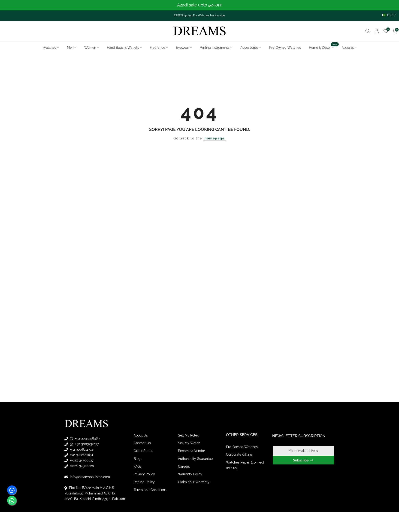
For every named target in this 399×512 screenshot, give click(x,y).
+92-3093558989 (87, 438)
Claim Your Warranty (193, 482)
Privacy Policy (144, 474)
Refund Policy (144, 482)
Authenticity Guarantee (195, 459)
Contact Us (142, 443)
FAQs (137, 466)
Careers (184, 466)
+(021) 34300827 (81, 460)
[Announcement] (199, 5)
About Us (141, 435)
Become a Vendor (191, 451)
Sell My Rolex (188, 435)
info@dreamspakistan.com (89, 477)
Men (70, 47)
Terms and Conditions (150, 490)
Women (90, 47)
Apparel (348, 47)
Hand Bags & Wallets (123, 47)
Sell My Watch (189, 443)
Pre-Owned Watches (285, 47)
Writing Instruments (215, 47)
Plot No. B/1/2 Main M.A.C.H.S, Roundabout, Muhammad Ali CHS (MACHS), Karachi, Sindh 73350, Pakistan (94, 493)
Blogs (138, 459)
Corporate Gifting (239, 455)
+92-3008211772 (81, 449)
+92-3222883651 (81, 455)
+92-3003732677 (86, 444)
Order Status (143, 451)
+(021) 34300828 (81, 466)
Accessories (249, 47)
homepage (215, 138)
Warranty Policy (190, 474)
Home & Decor (323, 47)
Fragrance (157, 47)
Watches (49, 47)
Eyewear (182, 47)
